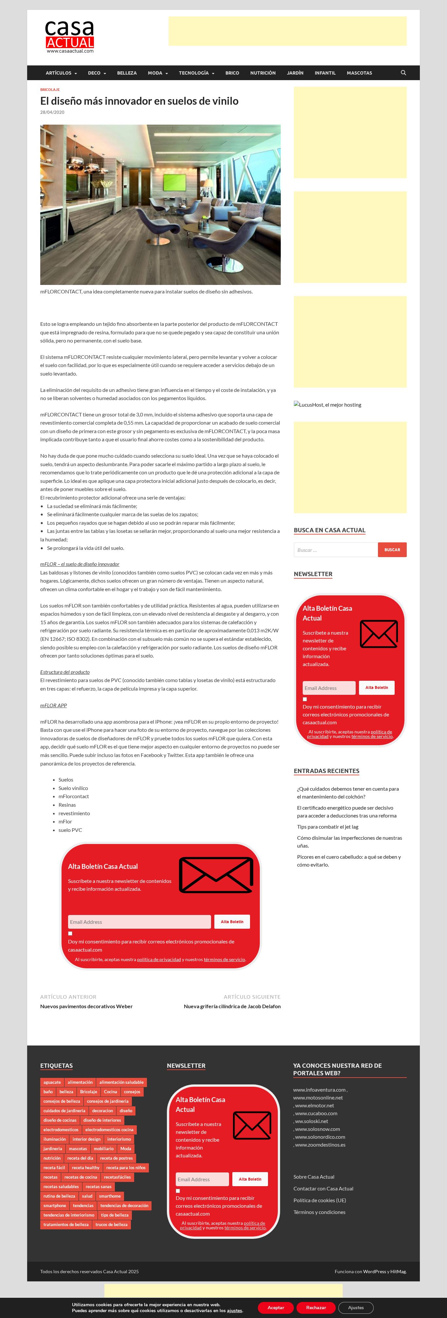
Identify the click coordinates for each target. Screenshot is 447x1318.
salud (87, 1196)
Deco (94, 73)
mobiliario (104, 1148)
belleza (66, 1091)
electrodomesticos (61, 1129)
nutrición (52, 1158)
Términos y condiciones (320, 1212)
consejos (132, 1091)
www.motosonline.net (318, 1097)
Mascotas (359, 73)
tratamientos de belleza (66, 1224)
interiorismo (119, 1139)
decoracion (102, 1110)
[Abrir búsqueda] (403, 72)
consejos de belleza (62, 1101)
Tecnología (194, 73)
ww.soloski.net (311, 1121)
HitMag (398, 1271)
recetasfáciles (117, 1177)
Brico (232, 73)
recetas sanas (99, 1186)
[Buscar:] (350, 549)
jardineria (53, 1148)
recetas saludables (61, 1186)
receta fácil (54, 1167)
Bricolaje (50, 89)
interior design (86, 1139)
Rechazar (316, 1308)
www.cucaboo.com (316, 1113)
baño (48, 1091)
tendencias (83, 1205)
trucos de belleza (112, 1224)
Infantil (325, 73)
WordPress (374, 1271)
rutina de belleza (59, 1196)
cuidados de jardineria (64, 1110)
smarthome (110, 1196)
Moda (155, 73)
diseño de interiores (102, 1120)
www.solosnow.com (317, 1129)
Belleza (127, 73)
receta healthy (85, 1167)
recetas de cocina (80, 1177)
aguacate (52, 1082)
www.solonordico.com (320, 1136)
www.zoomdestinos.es (320, 1144)
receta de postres (116, 1158)
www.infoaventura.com (320, 1089)
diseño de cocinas (60, 1120)
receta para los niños (126, 1167)
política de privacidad (159, 959)
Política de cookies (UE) (320, 1200)
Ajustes (356, 1308)
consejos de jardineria (108, 1101)
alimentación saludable (121, 1082)
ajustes (234, 1311)
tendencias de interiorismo (69, 1215)
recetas (51, 1177)
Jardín (295, 73)
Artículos (58, 73)
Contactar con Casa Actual (323, 1188)
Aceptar (276, 1308)
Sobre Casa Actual (314, 1176)
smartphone (55, 1205)
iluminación (55, 1139)
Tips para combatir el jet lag (327, 826)
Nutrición (263, 73)
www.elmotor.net (314, 1105)
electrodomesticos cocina (109, 1129)
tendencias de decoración (124, 1205)
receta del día (80, 1158)
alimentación (80, 1082)
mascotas (78, 1148)
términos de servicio (224, 959)
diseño (126, 1110)
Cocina (110, 1091)
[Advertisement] (288, 31)
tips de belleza (115, 1215)
